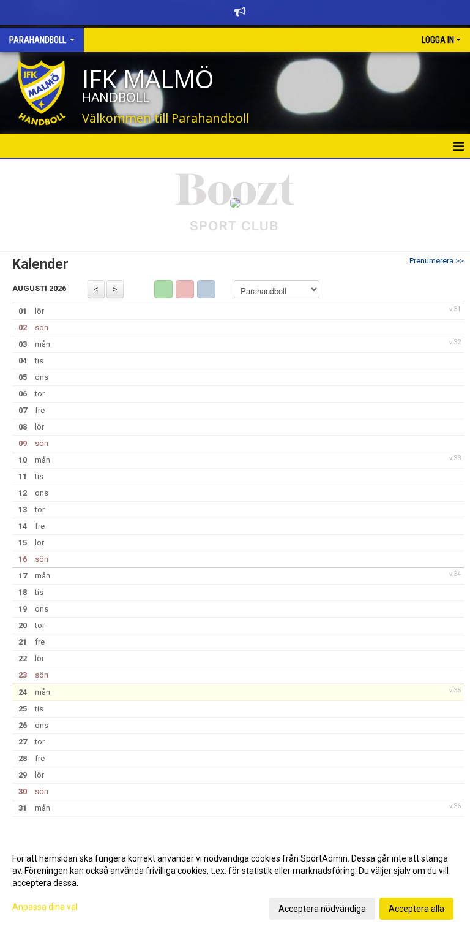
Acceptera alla (416, 909)
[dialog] (235, 883)
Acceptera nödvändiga (322, 909)
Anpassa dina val (45, 907)
